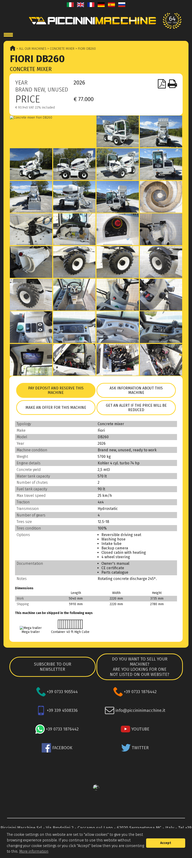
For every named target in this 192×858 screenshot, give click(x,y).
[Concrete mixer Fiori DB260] (53, 118)
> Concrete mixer (60, 49)
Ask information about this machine (136, 390)
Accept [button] (165, 843)
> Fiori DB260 (85, 49)
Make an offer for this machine (56, 407)
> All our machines (30, 49)
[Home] (96, 21)
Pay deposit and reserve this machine (56, 390)
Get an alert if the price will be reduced (136, 407)
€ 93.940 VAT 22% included (35, 107)
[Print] (172, 83)
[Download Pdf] (162, 83)
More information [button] (33, 851)
